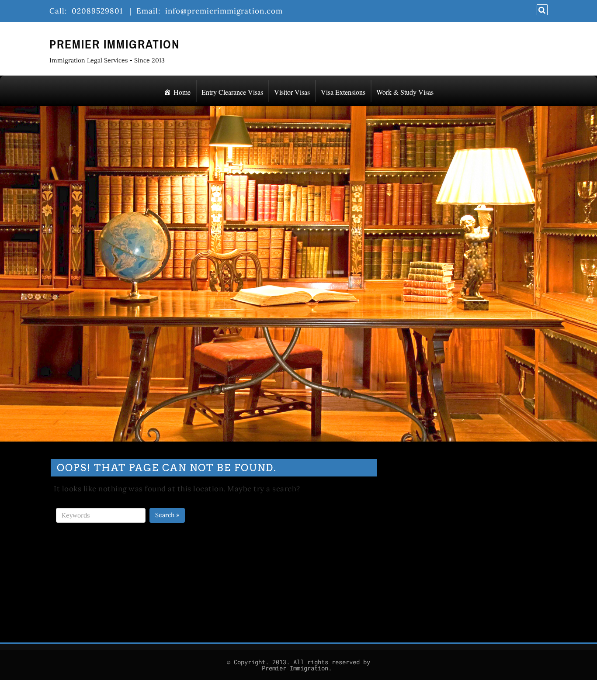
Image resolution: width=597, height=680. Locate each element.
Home (182, 92)
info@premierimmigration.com (226, 11)
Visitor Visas (292, 92)
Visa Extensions (343, 92)
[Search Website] (541, 10)
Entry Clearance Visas (232, 92)
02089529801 (99, 11)
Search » (167, 515)
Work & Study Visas (405, 92)
